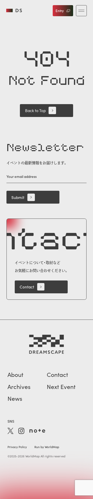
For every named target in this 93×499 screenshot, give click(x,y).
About (15, 374)
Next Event (61, 387)
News (14, 398)
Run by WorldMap (46, 447)
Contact (27, 286)
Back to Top (35, 110)
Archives (18, 387)
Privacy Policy (17, 447)
